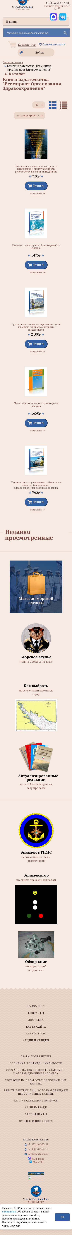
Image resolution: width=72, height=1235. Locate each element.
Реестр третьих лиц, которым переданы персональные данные (36, 1092)
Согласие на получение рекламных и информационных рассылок (36, 1071)
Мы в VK (38, 1162)
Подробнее (36, 194)
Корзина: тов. (27, 44)
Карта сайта (36, 1026)
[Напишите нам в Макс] (53, 17)
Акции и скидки (36, 1040)
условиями (9, 1211)
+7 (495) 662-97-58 (57, 3)
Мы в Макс (38, 1158)
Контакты (36, 1013)
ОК (62, 1217)
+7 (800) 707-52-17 (38, 1149)
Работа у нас (36, 1033)
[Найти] (65, 32)
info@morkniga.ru (38, 1154)
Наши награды (36, 1107)
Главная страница (13, 62)
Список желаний (53, 44)
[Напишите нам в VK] (62, 17)
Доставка (36, 1020)
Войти (39, 52)
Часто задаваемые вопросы (35, 1100)
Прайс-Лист (36, 1006)
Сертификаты (36, 1114)
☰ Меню (11, 22)
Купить (38, 185)
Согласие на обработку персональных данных (36, 1082)
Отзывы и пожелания (36, 1121)
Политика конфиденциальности (36, 1063)
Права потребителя (36, 1056)
